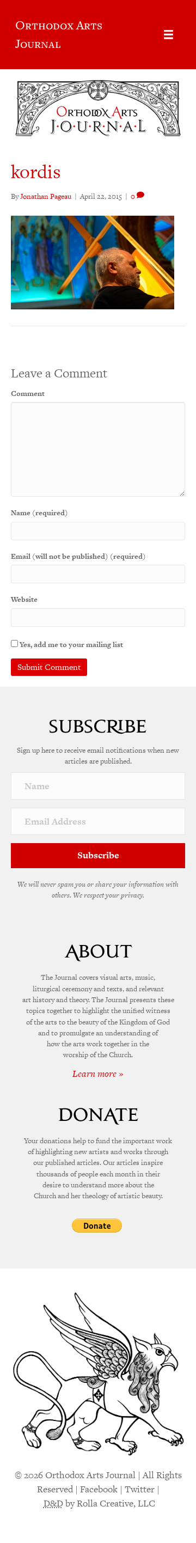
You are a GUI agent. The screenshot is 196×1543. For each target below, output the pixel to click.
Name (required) (39, 513)
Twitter (140, 1489)
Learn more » (98, 1073)
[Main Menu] (168, 34)
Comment (28, 393)
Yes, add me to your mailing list (70, 644)
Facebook (99, 1489)
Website (24, 599)
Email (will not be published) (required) (78, 556)
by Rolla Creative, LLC (99, 1503)
